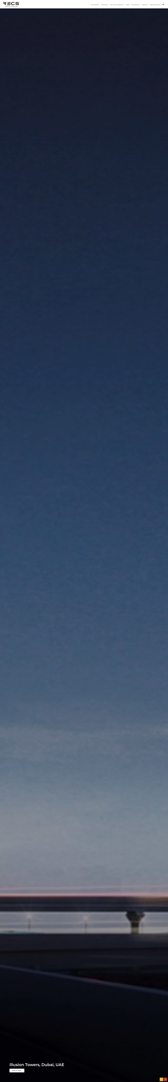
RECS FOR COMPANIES (117, 4)
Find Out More (17, 1070)
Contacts (145, 4)
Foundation (135, 4)
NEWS (127, 4)
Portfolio (104, 4)
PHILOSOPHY (95, 4)
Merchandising (155, 4)
